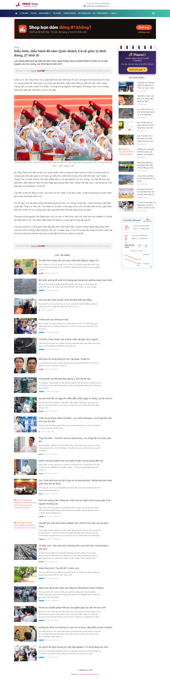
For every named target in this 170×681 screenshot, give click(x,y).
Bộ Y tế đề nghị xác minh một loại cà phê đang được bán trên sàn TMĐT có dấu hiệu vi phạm (146, 128)
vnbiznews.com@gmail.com (98, 6)
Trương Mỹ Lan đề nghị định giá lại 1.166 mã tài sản (64, 379)
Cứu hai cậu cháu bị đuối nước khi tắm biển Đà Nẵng (65, 300)
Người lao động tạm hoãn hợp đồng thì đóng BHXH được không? (71, 588)
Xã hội (33, 13)
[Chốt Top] (85, 29)
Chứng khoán (69, 13)
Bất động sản (84, 13)
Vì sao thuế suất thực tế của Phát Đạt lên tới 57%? (146, 178)
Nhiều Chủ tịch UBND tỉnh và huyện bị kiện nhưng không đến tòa (71, 461)
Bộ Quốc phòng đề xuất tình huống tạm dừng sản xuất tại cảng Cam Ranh (75, 280)
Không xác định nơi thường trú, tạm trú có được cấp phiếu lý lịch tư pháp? (75, 627)
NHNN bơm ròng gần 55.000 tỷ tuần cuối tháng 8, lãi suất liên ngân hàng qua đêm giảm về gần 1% (145, 154)
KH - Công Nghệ (100, 13)
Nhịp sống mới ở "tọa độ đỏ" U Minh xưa (59, 568)
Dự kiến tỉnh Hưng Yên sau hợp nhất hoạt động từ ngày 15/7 (69, 260)
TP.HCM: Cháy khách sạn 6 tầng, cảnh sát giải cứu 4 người (68, 339)
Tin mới (24, 13)
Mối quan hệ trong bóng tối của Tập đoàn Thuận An (64, 359)
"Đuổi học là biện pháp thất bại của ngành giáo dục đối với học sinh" (72, 607)
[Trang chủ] (16, 13)
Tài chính (57, 13)
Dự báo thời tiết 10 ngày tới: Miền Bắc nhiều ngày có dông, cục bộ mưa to (75, 398)
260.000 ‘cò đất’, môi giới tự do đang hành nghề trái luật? (145, 98)
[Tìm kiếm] (153, 13)
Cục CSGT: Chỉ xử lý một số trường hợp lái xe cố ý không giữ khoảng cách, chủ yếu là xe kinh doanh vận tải (146, 114)
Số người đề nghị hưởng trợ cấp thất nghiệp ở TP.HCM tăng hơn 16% (73, 647)
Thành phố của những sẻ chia (53, 319)
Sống (113, 13)
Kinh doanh (44, 13)
